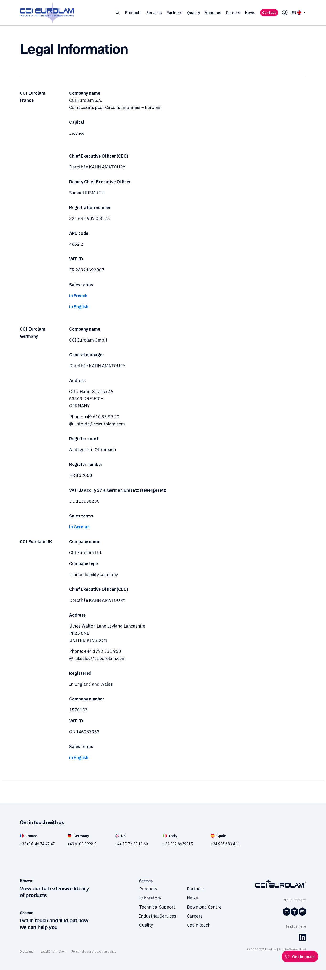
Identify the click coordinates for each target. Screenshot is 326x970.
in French (78, 295)
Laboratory (150, 898)
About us (213, 12)
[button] (117, 13)
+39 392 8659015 (178, 844)
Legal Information (53, 952)
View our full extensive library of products (54, 892)
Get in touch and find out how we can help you (54, 924)
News (250, 12)
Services (154, 12)
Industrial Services (157, 916)
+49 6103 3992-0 (82, 844)
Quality (193, 12)
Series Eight (297, 949)
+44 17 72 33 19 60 (131, 844)
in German (79, 527)
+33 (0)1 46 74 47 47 (37, 844)
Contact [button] (269, 12)
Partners (174, 12)
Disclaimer (27, 952)
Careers (233, 12)
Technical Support (157, 907)
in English (78, 306)
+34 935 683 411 (225, 844)
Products (133, 12)
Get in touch (198, 925)
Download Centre (204, 907)
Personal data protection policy (93, 952)
